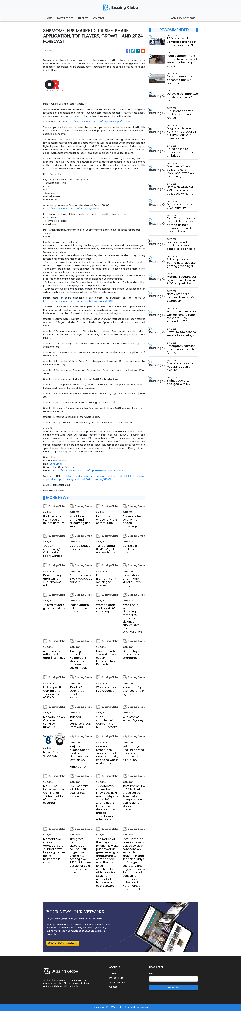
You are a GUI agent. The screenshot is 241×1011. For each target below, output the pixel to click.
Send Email (56, 463)
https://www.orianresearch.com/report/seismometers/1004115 (88, 470)
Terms (112, 973)
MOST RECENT (65, 18)
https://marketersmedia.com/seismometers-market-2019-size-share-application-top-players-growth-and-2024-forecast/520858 (94, 477)
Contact (114, 986)
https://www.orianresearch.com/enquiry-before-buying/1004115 (78, 301)
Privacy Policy (116, 978)
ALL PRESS (83, 18)
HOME (49, 18)
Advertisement (117, 982)
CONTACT (98, 18)
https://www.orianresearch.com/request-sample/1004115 (98, 121)
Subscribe (173, 987)
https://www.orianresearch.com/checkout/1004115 (71, 208)
